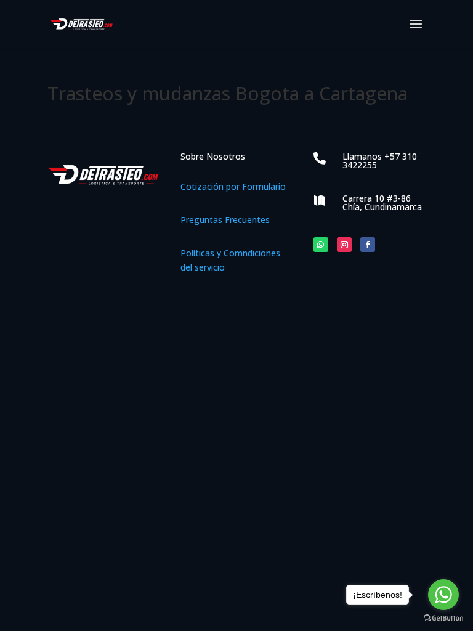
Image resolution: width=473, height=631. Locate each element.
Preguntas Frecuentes (225, 220)
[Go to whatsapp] (443, 594)
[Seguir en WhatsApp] (320, 244)
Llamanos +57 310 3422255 (379, 160)
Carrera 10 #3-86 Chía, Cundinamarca (382, 202)
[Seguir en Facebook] (367, 244)
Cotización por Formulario (233, 186)
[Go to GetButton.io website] (443, 618)
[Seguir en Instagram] (344, 244)
